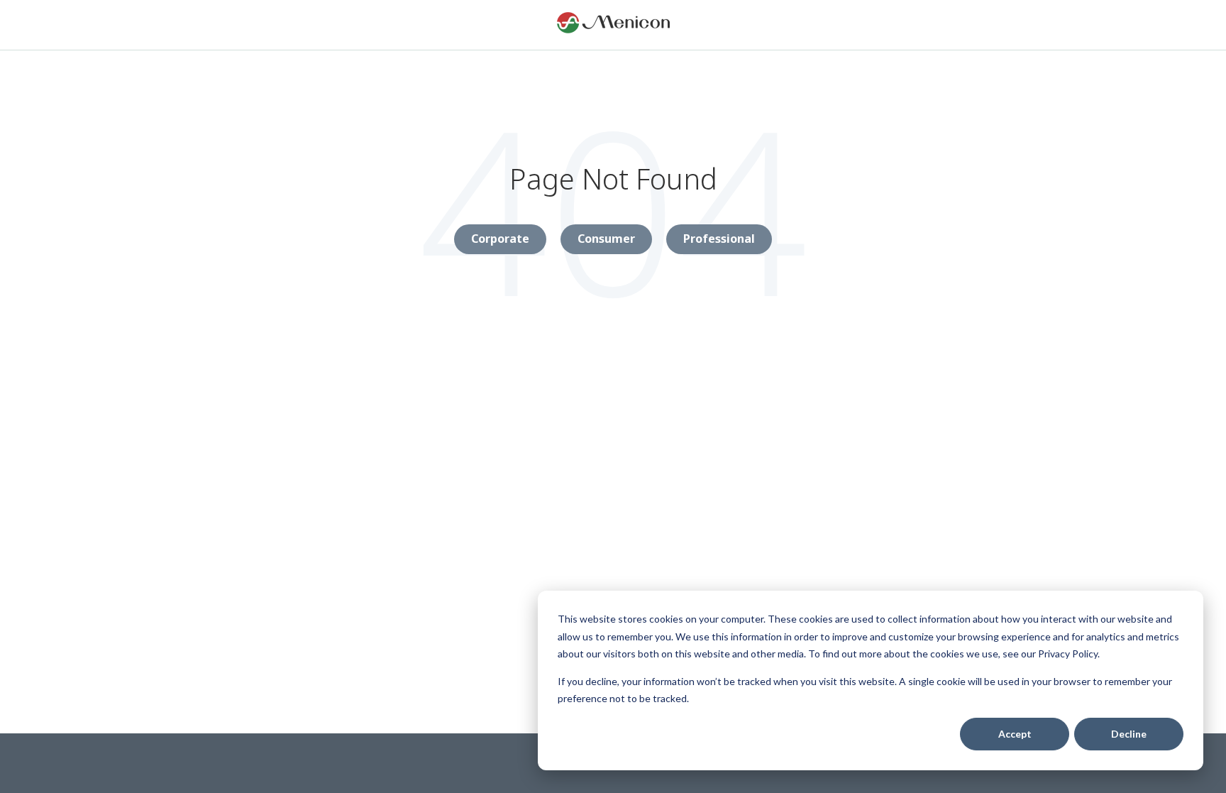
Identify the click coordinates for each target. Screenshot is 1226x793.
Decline (1129, 734)
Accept (1015, 734)
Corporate (500, 238)
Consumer (606, 238)
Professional (719, 238)
